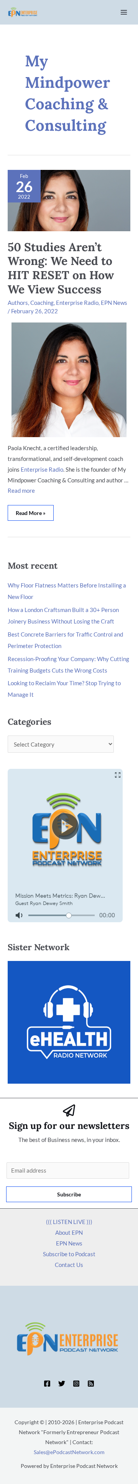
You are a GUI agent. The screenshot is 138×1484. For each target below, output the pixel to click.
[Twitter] (61, 1383)
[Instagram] (76, 1383)
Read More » (30, 510)
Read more (21, 490)
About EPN (69, 1232)
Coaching (42, 302)
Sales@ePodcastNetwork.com (69, 1452)
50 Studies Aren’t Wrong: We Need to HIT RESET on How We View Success (61, 268)
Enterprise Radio (77, 302)
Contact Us (69, 1264)
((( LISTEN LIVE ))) (69, 1221)
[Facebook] (47, 1383)
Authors (18, 302)
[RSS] (90, 1383)
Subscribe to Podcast (69, 1253)
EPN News (114, 302)
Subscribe (69, 1194)
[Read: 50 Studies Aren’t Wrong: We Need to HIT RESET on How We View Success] (69, 199)
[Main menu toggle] (124, 12)
